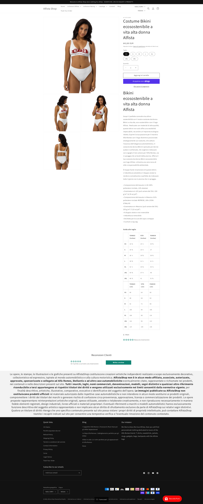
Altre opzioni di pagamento (141, 86)
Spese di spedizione (139, 46)
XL (152, 54)
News (84, 446)
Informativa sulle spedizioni (128, 499)
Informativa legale (149, 499)
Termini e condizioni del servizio (54, 442)
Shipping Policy (48, 438)
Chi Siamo (46, 427)
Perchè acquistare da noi (51, 431)
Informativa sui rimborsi (74, 499)
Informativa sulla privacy (91, 499)
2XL (126, 59)
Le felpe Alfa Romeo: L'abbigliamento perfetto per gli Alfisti (100, 434)
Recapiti (140, 499)
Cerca (45, 453)
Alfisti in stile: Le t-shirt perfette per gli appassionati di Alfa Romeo (100, 441)
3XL (134, 59)
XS (126, 54)
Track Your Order (49, 461)
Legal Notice (47, 457)
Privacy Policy (48, 449)
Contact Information (50, 446)
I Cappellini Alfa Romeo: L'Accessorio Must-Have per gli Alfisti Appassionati (100, 428)
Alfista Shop (51, 499)
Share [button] (127, 335)
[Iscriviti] (79, 472)
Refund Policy (48, 434)
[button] (74, 6)
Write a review (118, 362)
